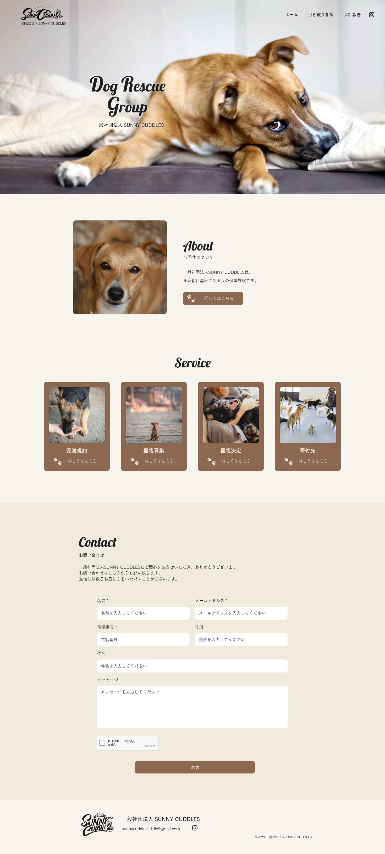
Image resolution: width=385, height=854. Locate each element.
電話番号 (105, 627)
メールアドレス (209, 601)
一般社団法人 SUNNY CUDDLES (42, 23)
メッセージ (107, 680)
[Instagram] (371, 14)
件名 (101, 653)
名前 (101, 601)
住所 (199, 627)
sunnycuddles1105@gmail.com (151, 829)
